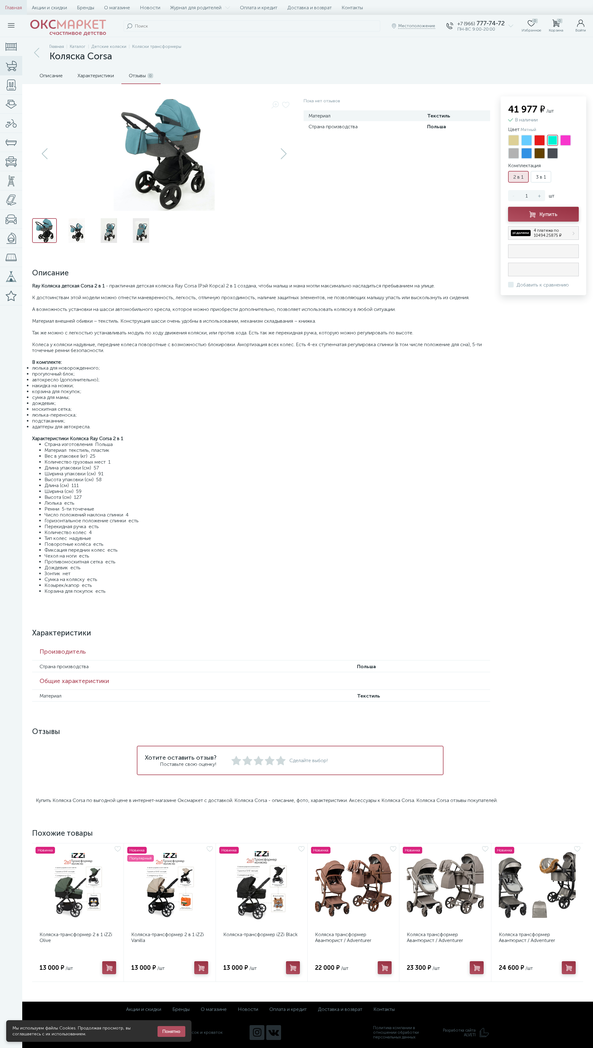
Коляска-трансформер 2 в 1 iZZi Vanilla (167, 937)
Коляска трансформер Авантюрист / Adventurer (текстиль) (343, 940)
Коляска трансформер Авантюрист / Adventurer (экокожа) (435, 940)
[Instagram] (257, 1032)
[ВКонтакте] (273, 1032)
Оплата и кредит (258, 8)
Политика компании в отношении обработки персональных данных (396, 1032)
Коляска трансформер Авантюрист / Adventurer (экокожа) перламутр (527, 940)
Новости (150, 8)
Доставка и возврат (309, 8)
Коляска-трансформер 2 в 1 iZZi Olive (76, 937)
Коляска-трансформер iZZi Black (260, 934)
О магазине (117, 8)
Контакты (352, 8)
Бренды (85, 8)
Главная (13, 8)
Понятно (171, 1031)
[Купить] (109, 967)
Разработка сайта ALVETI (459, 1032)
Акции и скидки (49, 8)
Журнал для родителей (195, 8)
